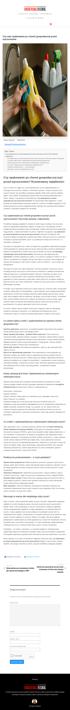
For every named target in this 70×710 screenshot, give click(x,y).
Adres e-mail (14, 639)
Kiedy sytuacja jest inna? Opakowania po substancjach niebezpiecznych (28, 162)
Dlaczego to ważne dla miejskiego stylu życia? (21, 169)
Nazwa (12, 632)
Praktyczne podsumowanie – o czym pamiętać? (21, 167)
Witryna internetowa (18, 646)
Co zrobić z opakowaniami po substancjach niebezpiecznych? (25, 165)
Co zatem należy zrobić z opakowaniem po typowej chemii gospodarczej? (29, 160)
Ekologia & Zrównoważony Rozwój (15, 144)
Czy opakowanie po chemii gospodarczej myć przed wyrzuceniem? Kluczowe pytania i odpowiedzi (36, 158)
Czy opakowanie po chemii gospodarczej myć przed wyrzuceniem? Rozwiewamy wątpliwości (31, 155)
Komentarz (14, 603)
